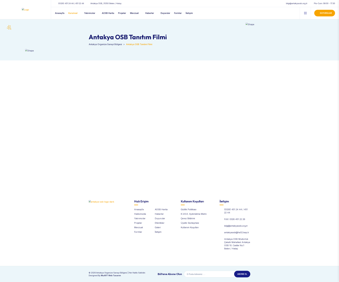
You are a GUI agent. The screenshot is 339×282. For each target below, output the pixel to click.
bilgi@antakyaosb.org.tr (296, 3)
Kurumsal (72, 13)
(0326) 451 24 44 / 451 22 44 (71, 3)
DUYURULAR (326, 13)
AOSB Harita (108, 13)
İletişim (189, 13)
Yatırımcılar (89, 13)
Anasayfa (59, 13)
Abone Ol (242, 274)
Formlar (178, 13)
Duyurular (165, 13)
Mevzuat (134, 13)
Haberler (149, 13)
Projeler (122, 13)
